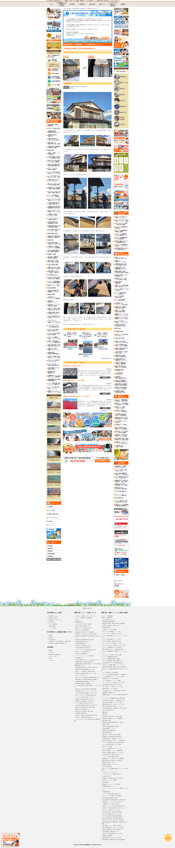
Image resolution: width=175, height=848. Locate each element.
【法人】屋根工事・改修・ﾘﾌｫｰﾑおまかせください (122, 501)
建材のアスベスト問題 (53, 285)
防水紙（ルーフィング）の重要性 (110, 780)
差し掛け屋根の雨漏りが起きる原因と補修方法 (54, 251)
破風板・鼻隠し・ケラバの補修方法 (110, 688)
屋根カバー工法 (124, 82)
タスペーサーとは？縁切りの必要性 (53, 169)
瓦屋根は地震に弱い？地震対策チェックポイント (122, 359)
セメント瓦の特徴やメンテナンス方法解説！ (54, 196)
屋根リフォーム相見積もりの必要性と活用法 (85, 671)
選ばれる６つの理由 (53, 617)
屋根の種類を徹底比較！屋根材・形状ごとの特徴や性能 (114, 666)
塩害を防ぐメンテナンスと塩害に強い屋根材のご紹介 (114, 805)
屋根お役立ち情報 (119, 338)
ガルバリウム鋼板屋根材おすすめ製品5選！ (121, 238)
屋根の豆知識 (51, 294)
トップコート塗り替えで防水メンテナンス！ (54, 387)
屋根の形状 (51, 240)
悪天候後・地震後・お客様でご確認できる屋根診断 (114, 623)
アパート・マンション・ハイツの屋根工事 (85, 655)
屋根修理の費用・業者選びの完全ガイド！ (54, 132)
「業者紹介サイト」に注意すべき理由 (120, 446)
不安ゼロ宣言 (51, 622)
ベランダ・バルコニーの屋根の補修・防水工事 (86, 649)
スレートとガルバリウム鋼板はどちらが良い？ (121, 217)
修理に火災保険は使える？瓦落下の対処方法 (122, 349)
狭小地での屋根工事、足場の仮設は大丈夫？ (112, 641)
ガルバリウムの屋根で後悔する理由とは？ (53, 330)
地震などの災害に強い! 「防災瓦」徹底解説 (121, 363)
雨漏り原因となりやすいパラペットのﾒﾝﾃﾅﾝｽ (54, 180)
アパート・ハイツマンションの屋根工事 (120, 495)
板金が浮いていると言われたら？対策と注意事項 (122, 432)
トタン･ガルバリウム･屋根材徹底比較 (53, 326)
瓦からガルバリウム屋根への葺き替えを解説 (121, 224)
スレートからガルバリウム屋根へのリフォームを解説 (122, 220)
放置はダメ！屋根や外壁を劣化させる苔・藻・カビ (114, 807)
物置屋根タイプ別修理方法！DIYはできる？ (120, 467)
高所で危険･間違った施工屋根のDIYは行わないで (54, 345)
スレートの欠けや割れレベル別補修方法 (120, 293)
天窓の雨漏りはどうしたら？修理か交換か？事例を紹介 (114, 690)
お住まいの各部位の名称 (54, 128)
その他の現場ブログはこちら (106, 410)
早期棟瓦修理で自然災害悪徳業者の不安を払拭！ (54, 207)
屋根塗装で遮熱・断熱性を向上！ (110, 730)
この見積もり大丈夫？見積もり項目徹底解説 (120, 414)
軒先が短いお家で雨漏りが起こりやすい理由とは (54, 278)
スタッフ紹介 (51, 510)
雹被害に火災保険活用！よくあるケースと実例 (121, 388)
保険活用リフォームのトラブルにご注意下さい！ (113, 801)
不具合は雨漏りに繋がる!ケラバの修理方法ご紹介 (54, 157)
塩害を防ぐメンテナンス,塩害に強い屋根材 (54, 305)
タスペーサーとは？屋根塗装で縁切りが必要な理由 (114, 698)
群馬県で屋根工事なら (53, 514)
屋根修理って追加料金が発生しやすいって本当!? (121, 435)
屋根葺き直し (123, 106)
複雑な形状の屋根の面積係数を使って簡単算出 (54, 237)
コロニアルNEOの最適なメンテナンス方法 (121, 321)
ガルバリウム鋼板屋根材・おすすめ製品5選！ (112, 647)
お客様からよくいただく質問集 (109, 629)
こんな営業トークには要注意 (120, 422)
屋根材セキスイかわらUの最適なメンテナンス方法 (121, 318)
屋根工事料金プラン (80, 622)
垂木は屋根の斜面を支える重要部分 (83, 683)
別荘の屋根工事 (119, 498)
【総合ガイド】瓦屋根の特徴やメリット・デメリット (114, 664)
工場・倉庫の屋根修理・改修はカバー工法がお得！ (122, 474)
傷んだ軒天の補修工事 (107, 766)
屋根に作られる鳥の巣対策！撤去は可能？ (85, 711)
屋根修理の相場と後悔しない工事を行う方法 (120, 264)
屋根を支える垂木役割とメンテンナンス (53, 349)
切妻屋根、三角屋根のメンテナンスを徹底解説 (54, 247)
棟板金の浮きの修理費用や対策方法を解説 (54, 147)
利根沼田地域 (51, 553)
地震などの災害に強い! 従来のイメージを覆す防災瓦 (114, 740)
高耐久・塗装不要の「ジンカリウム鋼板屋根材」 (113, 750)
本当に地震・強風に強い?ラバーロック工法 (54, 230)
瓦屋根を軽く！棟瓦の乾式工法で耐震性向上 (112, 736)
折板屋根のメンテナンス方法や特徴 (110, 678)
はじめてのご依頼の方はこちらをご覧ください (86, 616)
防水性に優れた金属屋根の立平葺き (110, 797)
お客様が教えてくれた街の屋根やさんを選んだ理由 (60, 641)
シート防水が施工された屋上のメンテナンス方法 (54, 176)
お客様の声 (82, 4)
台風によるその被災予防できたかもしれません (122, 342)
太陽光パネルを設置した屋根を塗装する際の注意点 (87, 715)
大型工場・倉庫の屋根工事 (81, 653)
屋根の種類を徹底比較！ (118, 282)
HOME (64, 8)
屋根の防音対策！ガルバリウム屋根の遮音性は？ (122, 249)
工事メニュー (102, 4)
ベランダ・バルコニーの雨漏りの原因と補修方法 (54, 192)
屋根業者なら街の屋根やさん (55, 654)
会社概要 (123, 4)
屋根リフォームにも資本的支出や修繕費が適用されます (87, 677)
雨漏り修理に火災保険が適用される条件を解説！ (121, 384)
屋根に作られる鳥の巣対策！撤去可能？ (121, 488)
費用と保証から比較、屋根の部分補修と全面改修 (122, 272)
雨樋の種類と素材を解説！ (81, 713)
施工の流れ (92, 4)
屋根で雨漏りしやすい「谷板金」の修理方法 (53, 271)
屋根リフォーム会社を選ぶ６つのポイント (122, 335)
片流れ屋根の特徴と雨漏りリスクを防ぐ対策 (54, 243)
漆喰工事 (122, 88)
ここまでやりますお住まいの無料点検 (112, 4)
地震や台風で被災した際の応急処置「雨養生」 (54, 226)
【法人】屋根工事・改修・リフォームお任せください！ (87, 659)
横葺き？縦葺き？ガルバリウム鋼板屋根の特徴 (122, 242)
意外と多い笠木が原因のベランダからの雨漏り (54, 161)
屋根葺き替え (123, 76)
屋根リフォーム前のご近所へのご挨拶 (120, 407)
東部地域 (50, 551)
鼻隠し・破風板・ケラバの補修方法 (54, 153)
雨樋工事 (122, 94)
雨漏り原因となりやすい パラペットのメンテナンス (87, 691)
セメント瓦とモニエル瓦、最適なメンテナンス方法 (114, 682)
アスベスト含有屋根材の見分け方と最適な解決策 (54, 282)
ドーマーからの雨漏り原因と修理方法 (53, 364)
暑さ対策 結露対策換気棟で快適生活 (53, 257)
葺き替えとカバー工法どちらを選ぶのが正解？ (121, 279)
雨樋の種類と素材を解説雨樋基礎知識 (54, 380)
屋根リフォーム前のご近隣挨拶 (82, 630)
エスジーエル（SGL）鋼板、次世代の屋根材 (112, 795)
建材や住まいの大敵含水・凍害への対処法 (53, 261)
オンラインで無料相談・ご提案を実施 (84, 617)
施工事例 (72, 4)
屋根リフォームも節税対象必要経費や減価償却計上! (122, 505)
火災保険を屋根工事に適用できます (83, 647)
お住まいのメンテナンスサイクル (110, 772)
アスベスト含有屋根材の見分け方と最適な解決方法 (114, 742)
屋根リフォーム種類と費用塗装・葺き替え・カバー (122, 286)
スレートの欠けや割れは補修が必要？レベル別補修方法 (114, 674)
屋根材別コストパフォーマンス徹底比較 (54, 298)
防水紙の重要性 (52, 287)
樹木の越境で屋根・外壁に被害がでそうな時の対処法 (122, 439)
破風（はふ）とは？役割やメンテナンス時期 (54, 391)
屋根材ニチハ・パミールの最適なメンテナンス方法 (122, 314)
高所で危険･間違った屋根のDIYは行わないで (112, 754)
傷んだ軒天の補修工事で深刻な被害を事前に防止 (54, 165)
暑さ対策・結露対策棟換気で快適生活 (111, 726)
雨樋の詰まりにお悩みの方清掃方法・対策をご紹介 (122, 481)
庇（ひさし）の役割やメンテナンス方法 (54, 361)
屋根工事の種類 (121, 71)
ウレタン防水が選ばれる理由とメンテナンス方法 (54, 173)
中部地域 (50, 545)
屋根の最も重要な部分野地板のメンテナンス (53, 291)
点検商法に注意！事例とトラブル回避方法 (85, 632)
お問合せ (50, 521)
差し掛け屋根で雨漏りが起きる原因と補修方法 (113, 818)
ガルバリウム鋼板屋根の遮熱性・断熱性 (121, 231)
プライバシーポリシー (53, 517)
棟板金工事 (123, 112)
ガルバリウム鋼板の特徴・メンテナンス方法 (112, 748)
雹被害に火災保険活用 (107, 835)
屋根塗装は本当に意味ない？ (52, 135)
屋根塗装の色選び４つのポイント (119, 370)
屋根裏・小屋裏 (52, 254)
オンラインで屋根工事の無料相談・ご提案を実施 (121, 400)
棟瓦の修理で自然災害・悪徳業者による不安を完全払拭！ (115, 708)
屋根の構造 (51, 150)
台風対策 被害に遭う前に (81, 643)
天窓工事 (122, 124)
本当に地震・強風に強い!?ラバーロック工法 (112, 813)
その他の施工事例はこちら (106, 358)
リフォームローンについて (81, 675)
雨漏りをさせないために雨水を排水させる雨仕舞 (54, 268)
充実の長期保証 (52, 626)
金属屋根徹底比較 (106, 791)
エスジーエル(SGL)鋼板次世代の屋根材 (54, 334)
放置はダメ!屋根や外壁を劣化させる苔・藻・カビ (54, 309)
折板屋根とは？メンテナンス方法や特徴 (121, 304)
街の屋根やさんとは (53, 616)
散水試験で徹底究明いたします (82, 641)
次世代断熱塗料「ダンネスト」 (119, 374)
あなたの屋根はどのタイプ (108, 619)
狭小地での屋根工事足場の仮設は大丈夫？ (120, 325)
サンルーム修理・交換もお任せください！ (121, 470)
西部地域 (50, 548)
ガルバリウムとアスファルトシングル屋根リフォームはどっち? (54, 321)
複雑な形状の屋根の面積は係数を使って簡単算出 (113, 722)
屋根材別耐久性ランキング (52, 301)
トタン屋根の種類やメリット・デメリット (120, 300)
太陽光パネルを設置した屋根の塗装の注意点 (121, 307)
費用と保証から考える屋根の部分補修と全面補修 (86, 679)
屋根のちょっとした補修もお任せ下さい (84, 628)
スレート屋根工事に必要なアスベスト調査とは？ (54, 384)
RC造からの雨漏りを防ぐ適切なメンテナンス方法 (54, 357)
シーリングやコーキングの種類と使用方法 (54, 219)
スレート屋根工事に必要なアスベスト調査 (112, 744)
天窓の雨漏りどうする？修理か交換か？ (54, 368)
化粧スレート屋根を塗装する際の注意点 (120, 311)
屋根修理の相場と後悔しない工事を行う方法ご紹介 (87, 667)
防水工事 (122, 100)
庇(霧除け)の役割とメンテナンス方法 (53, 215)
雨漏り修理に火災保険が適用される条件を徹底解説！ (114, 839)
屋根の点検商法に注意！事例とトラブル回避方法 (121, 428)
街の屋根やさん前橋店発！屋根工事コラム (58, 643)
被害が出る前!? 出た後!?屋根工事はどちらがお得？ (122, 418)
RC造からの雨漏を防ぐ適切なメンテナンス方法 (113, 752)
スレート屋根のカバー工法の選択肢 (122, 289)
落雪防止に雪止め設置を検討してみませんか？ (86, 699)
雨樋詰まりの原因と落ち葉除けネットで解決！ (122, 484)
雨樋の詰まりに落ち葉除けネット (83, 709)
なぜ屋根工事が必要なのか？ (121, 257)
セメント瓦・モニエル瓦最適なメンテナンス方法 (54, 199)
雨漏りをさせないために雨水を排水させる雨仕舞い (114, 820)
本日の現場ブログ (52, 639)
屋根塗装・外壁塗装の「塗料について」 (111, 625)
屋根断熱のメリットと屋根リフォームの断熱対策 (54, 376)
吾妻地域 (50, 556)
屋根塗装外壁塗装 (122, 118)
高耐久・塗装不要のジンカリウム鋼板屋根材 (54, 341)
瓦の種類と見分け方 (53, 274)
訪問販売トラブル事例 (120, 424)
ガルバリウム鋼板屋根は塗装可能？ (121, 227)
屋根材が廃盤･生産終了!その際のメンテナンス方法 (113, 704)
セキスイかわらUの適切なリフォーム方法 (111, 631)
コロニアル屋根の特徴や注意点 (119, 297)
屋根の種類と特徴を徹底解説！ (53, 125)
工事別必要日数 (119, 331)
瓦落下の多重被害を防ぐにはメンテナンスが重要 (121, 345)
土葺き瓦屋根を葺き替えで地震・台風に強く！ (54, 203)
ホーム (51, 4)
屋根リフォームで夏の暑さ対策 (82, 651)
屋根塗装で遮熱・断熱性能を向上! (121, 377)
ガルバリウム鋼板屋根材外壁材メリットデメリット (122, 245)
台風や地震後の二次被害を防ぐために (121, 352)
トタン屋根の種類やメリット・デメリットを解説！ (114, 676)
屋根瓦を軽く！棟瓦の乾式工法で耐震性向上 (120, 356)
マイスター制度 (52, 628)
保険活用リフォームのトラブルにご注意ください (122, 442)
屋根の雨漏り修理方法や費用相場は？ (54, 353)
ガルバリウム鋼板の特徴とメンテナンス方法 (54, 338)
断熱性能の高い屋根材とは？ (52, 372)
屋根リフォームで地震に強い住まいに (84, 645)
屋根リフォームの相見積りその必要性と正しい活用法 (122, 404)
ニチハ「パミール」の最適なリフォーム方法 (112, 633)
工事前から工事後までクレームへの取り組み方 (121, 411)
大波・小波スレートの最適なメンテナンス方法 (54, 211)
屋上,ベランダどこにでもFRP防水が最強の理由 (54, 184)
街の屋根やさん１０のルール (55, 620)
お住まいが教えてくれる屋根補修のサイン (121, 275)
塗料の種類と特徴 (121, 519)
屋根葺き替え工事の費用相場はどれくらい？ (121, 268)
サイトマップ (51, 525)
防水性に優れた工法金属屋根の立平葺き (53, 222)
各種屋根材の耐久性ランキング (109, 786)
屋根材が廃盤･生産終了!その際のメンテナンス (54, 313)
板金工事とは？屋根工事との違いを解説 (54, 143)
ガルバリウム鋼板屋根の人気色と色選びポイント (113, 660)
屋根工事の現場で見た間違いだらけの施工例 (120, 367)
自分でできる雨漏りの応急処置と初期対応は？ (121, 381)
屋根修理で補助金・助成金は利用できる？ (120, 391)
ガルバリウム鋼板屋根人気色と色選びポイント (121, 234)
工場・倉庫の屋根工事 (120, 491)
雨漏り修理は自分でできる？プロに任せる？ (54, 139)
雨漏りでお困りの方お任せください (83, 626)
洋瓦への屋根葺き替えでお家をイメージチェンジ (54, 317)
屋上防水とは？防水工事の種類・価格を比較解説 (54, 188)
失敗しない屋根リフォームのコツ (120, 261)
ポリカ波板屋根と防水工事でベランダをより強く (122, 477)
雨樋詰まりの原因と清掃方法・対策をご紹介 (85, 707)
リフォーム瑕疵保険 (53, 624)
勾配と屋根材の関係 (53, 264)
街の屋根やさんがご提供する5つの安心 (62, 4)
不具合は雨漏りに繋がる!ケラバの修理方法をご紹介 (114, 700)
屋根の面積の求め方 (53, 233)
